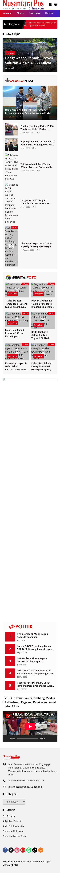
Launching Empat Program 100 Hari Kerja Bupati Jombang (14, 333)
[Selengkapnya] (30, 80)
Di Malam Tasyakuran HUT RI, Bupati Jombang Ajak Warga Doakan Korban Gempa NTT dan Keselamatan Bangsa (36, 245)
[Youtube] (22, 850)
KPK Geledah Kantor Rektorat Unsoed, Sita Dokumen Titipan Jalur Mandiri (28, 24)
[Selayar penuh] (53, 738)
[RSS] (40, 850)
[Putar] (6, 738)
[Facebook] (5, 850)
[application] (30, 726)
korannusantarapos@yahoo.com (25, 786)
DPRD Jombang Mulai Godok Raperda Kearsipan (32, 635)
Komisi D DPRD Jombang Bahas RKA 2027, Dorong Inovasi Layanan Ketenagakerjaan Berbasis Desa (36, 648)
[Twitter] (11, 850)
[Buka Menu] (50, 5)
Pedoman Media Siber (14, 836)
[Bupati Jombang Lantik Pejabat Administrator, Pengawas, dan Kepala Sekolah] (11, 144)
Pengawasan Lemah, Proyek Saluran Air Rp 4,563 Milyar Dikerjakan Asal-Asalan (29, 60)
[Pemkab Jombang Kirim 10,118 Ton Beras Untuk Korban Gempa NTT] (11, 129)
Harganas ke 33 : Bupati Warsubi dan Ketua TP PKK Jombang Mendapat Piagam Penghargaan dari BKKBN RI (35, 202)
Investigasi (10, 53)
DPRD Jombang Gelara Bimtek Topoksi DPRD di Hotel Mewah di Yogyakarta (40, 335)
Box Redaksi (9, 816)
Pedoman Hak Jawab (13, 831)
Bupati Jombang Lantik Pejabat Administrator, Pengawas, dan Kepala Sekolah (37, 143)
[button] (55, 5)
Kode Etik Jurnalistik (13, 826)
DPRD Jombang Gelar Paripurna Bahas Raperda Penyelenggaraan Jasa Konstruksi (35, 672)
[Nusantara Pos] (23, 4)
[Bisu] (48, 738)
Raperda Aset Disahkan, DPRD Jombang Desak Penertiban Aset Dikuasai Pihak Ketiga (34, 684)
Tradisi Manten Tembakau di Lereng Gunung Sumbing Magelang (16, 304)
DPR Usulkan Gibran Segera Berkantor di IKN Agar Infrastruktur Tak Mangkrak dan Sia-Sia (34, 660)
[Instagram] (17, 850)
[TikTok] (34, 850)
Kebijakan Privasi (12, 821)
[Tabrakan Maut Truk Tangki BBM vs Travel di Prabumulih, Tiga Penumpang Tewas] (11, 166)
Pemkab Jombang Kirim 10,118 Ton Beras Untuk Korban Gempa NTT (37, 128)
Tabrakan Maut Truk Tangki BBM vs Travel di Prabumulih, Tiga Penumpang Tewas (36, 165)
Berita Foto (12, 293)
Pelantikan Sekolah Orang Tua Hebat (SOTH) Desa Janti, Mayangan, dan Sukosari (41, 366)
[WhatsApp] (28, 850)
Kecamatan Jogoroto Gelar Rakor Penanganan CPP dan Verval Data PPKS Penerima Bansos (16, 366)
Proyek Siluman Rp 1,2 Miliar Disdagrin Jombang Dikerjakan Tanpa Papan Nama (42, 304)
